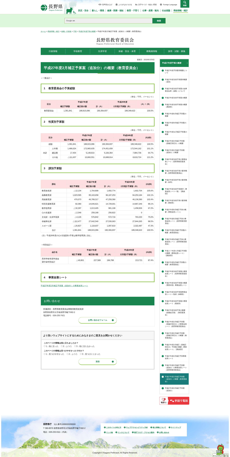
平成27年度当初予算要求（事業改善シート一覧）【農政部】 (176, 191)
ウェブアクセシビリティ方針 (137, 427)
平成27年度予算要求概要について (176, 71)
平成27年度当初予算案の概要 (176, 98)
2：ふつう (67, 346)
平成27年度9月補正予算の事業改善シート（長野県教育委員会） (176, 241)
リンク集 (109, 432)
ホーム (43, 31)
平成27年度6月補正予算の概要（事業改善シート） (175, 211)
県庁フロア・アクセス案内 (144, 432)
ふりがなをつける (125, 5)
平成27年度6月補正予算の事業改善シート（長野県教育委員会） (176, 221)
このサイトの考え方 (113, 427)
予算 (75, 31)
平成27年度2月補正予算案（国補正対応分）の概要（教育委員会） (176, 335)
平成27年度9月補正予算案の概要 (175, 124)
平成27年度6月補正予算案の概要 (175, 115)
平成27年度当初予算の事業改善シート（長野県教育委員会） (176, 161)
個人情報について (159, 427)
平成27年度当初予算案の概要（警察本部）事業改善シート (176, 284)
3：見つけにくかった (91, 354)
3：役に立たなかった (85, 346)
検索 (185, 5)
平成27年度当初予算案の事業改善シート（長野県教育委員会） (176, 273)
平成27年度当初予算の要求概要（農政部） (176, 202)
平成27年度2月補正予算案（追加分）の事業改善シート (64, 286)
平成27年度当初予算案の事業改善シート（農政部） (176, 302)
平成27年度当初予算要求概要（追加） (176, 81)
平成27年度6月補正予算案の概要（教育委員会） (175, 231)
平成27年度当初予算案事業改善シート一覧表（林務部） (176, 293)
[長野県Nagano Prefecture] (52, 7)
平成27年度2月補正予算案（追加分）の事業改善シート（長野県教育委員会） (176, 367)
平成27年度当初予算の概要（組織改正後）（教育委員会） (175, 312)
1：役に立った (52, 346)
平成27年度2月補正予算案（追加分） (175, 389)
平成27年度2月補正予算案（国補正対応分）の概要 (175, 142)
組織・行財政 (66, 31)
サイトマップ (176, 427)
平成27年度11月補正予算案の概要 (176, 133)
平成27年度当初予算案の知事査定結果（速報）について (176, 90)
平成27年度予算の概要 (87, 31)
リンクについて (123, 432)
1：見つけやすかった (55, 354)
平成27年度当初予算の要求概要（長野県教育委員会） (176, 172)
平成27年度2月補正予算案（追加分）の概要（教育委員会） (176, 379)
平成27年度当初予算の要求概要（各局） (176, 181)
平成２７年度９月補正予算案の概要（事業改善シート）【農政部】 (176, 253)
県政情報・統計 (53, 31)
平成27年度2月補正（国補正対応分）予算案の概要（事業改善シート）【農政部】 (176, 347)
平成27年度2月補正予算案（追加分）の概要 (175, 151)
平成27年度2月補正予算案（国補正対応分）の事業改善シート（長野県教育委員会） (176, 324)
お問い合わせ (164, 432)
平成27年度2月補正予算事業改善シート (175, 357)
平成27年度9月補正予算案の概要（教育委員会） (175, 263)
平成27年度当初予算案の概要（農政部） (176, 106)
